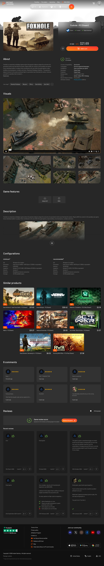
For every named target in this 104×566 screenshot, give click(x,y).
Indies (79, 76)
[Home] (7, 3)
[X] (76, 532)
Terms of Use (34, 527)
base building (38, 84)
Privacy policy (34, 530)
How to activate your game (81, 68)
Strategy (86, 76)
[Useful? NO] (30, 469)
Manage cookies (7, 556)
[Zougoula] (8, 436)
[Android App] (84, 545)
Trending (36, 2)
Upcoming (52, 2)
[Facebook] (87, 532)
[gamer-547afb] (74, 480)
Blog (58, 2)
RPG (83, 76)
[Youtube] (93, 532)
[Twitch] (98, 532)
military (31, 84)
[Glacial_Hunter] (8, 480)
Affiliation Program (36, 533)
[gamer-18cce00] (41, 436)
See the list (77, 64)
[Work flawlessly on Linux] (8, 389)
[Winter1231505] (41, 389)
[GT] (74, 371)
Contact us (34, 535)
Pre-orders (44, 2)
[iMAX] (41, 371)
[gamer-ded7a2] (74, 436)
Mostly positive (78, 79)
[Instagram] (81, 532)
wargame (25, 84)
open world (46, 84)
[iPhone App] (72, 545)
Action (75, 76)
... (52, 84)
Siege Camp (77, 70)
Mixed (75, 77)
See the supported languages (81, 66)
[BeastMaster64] (74, 389)
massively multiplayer (15, 84)
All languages (97, 411)
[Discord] (70, 532)
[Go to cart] (94, 3)
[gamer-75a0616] (8, 371)
